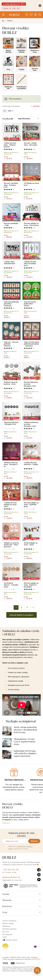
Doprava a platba (8, 923)
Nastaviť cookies (11, 940)
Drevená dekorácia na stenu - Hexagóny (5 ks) (31, 384)
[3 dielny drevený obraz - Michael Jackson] (11, 132)
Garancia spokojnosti (9, 921)
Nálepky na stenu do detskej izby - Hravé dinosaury (11, 545)
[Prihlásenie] (35, 14)
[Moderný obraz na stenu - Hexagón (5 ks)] (11, 451)
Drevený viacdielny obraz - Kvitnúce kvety (11, 185)
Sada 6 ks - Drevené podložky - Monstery (11, 344)
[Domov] (3, 21)
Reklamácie (6, 926)
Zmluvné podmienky (25, 971)
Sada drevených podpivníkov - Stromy (30, 304)
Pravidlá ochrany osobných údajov (22, 969)
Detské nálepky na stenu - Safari (30, 544)
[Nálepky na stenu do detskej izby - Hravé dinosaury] (11, 532)
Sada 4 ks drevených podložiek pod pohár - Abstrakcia (31, 344)
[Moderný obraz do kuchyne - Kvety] (11, 371)
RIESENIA (36, 959)
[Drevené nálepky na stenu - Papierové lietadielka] (31, 572)
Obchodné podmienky (9, 929)
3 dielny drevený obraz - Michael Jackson (10, 145)
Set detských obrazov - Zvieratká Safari (11, 585)
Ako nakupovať (7, 934)
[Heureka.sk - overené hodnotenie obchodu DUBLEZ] (5, 946)
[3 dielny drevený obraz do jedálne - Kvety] (31, 251)
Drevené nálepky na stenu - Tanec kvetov (31, 224)
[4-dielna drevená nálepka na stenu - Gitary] (11, 492)
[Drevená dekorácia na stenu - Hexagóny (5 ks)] (31, 371)
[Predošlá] (10, 607)
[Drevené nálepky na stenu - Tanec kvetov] (31, 212)
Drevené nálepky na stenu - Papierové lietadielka (31, 585)
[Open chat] (37, 970)
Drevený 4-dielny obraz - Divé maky (30, 144)
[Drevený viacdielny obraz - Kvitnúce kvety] (11, 172)
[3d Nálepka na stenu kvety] (31, 172)
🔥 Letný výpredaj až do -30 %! (14, 4)
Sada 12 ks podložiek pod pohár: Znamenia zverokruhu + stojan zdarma (11, 304)
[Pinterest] (39, 879)
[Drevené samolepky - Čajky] (11, 212)
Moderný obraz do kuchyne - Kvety (11, 383)
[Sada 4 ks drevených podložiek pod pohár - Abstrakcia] (31, 331)
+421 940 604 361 (10, 869)
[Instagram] (39, 875)
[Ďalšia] (32, 607)
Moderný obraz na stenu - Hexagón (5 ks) (11, 464)
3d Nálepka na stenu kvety (31, 184)
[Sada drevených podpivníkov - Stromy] (31, 291)
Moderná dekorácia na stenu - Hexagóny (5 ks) (31, 424)
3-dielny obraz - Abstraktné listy (10, 262)
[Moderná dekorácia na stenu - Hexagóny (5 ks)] (31, 411)
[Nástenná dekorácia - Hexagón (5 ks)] (11, 411)
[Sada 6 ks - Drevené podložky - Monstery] (11, 331)
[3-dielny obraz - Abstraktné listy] (11, 251)
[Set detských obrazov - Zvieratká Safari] (11, 572)
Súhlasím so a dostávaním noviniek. (20, 848)
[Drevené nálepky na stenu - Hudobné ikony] (31, 492)
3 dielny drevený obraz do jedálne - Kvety (30, 263)
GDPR (4, 937)
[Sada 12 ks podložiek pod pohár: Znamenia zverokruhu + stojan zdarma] (11, 291)
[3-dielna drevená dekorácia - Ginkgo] (31, 451)
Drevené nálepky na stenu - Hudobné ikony (31, 504)
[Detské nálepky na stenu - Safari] (31, 532)
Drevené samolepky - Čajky (11, 224)
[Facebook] (39, 870)
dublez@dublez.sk (11, 877)
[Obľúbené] (31, 14)
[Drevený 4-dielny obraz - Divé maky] (31, 132)
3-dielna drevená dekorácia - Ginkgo (31, 463)
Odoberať (34, 841)
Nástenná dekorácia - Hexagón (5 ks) (11, 423)
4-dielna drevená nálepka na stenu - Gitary (11, 504)
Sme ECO (5, 932)
